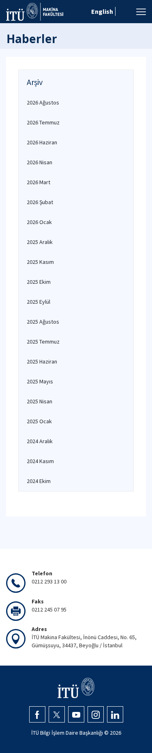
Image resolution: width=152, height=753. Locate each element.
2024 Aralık (40, 441)
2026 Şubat (40, 202)
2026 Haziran (42, 142)
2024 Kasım (40, 461)
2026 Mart (38, 182)
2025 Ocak (39, 421)
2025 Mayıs (40, 381)
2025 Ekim (39, 281)
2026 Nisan (39, 162)
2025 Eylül (38, 301)
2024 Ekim (39, 481)
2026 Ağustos (43, 102)
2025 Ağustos (43, 321)
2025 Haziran (42, 361)
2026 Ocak (39, 222)
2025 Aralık (40, 242)
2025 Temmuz (43, 341)
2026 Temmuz (43, 122)
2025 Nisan (39, 401)
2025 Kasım (40, 262)
